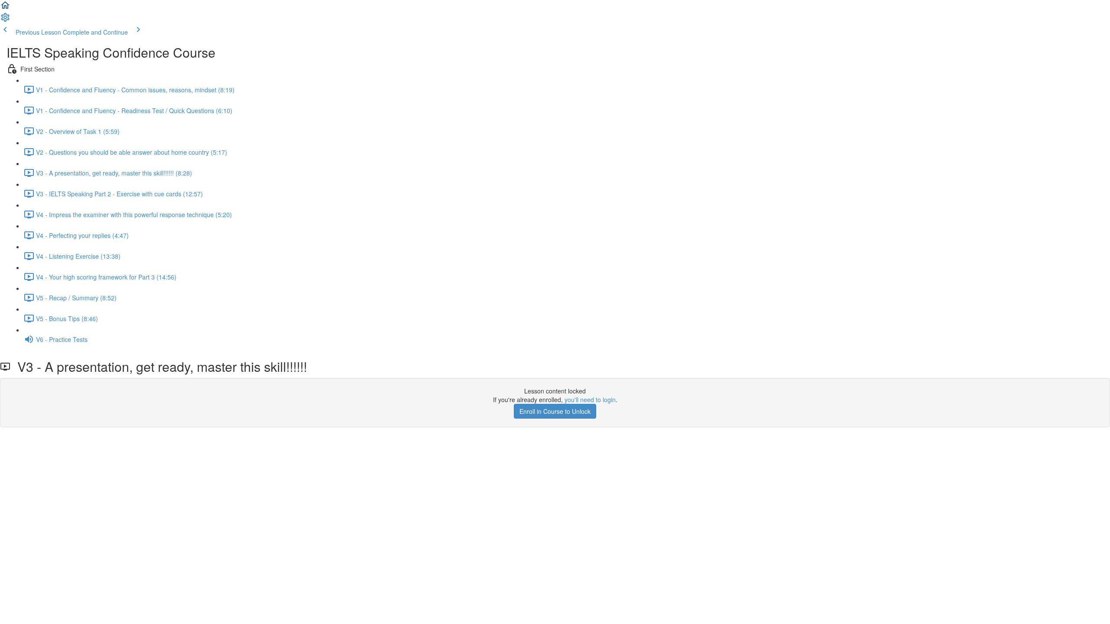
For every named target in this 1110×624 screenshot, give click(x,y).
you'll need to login (590, 399)
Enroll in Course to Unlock (555, 411)
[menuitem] (5, 20)
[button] (5, 7)
